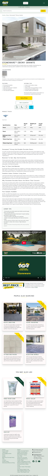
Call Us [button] (25, 3)
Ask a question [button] (24, 102)
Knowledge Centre (6, 453)
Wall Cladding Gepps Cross (23, 470)
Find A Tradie (5, 450)
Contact (4, 460)
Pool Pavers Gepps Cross (23, 469)
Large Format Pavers (22, 452)
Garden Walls (20, 460)
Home (3, 15)
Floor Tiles (19, 456)
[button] (5, 38)
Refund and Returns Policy (8, 462)
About (3, 454)
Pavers (18, 449)
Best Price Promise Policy (8, 457)
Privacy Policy (5, 461)
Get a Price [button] (24, 98)
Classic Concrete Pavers (23, 450)
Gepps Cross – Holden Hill (24, 7)
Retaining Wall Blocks (22, 458)
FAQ (3, 458)
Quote (3, 456)
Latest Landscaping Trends (23, 461)
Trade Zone (5, 452)
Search (43, 10)
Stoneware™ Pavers (22, 454)
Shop (7, 15)
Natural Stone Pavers (22, 453)
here (36, 287)
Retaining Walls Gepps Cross (24, 462)
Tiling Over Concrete (22, 457)
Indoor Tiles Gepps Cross (23, 472)
